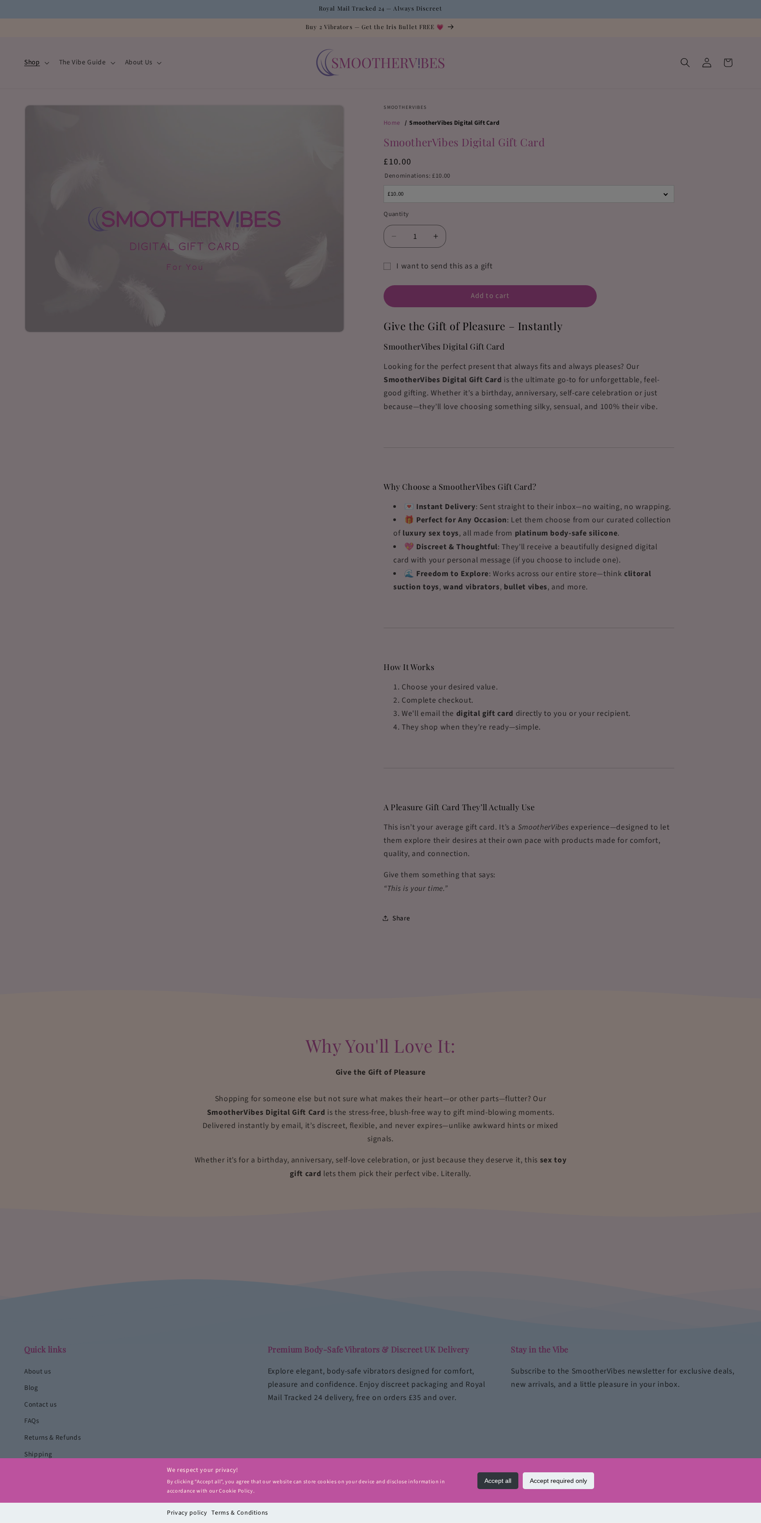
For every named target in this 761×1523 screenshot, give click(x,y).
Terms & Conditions (239, 1512)
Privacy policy (187, 1512)
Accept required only (558, 1480)
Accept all (497, 1480)
